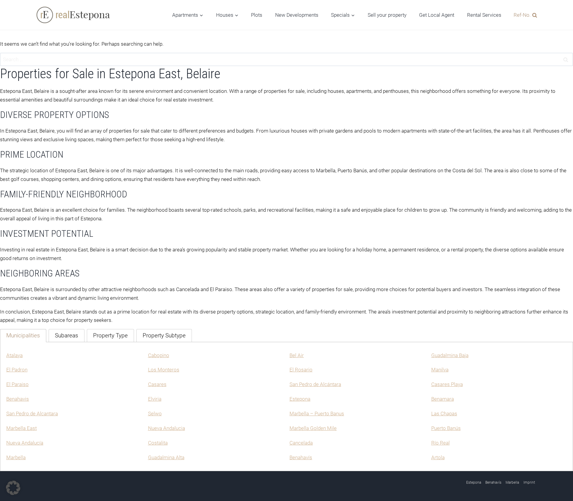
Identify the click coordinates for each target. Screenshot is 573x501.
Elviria (154, 399)
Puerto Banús (446, 428)
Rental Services (484, 15)
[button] (13, 488)
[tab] (23, 335)
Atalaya (14, 355)
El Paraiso (17, 384)
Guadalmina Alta (166, 457)
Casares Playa (447, 384)
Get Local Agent (436, 15)
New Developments (296, 15)
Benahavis (17, 399)
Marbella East (21, 428)
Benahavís (300, 457)
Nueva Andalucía (24, 443)
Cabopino (158, 355)
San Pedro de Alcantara (32, 414)
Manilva (440, 370)
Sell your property (387, 15)
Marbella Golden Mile (313, 428)
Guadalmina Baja (450, 355)
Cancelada (301, 443)
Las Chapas (444, 414)
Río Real (440, 443)
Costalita (158, 443)
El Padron (16, 370)
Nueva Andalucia (166, 428)
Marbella (16, 457)
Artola (438, 457)
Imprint (529, 482)
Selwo (155, 414)
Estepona (299, 399)
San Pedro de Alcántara (315, 384)
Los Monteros (163, 370)
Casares (157, 384)
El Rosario (300, 370)
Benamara (442, 399)
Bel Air (296, 355)
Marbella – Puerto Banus (316, 414)
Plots (256, 15)
